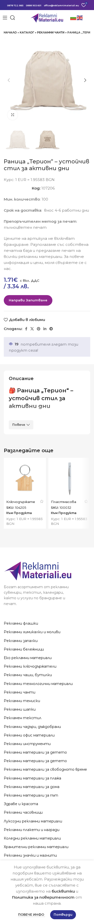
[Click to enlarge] (13, 115)
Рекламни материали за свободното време (45, 769)
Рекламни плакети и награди (31, 829)
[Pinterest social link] (38, 329)
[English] (80, 17)
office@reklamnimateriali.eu (61, 5)
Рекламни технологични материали (38, 683)
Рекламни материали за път (31, 795)
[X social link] (32, 329)
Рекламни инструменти (27, 744)
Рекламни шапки (20, 709)
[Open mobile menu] (5, 18)
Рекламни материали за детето (35, 752)
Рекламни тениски (22, 701)
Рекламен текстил (22, 718)
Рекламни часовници (23, 812)
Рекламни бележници (24, 649)
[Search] (12, 18)
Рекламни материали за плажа (32, 778)
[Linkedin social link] (45, 329)
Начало (10, 32)
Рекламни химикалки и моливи (32, 632)
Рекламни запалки (21, 640)
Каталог (27, 32)
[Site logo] (47, 17)
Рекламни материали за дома (31, 786)
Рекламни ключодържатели (30, 666)
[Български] (73, 17)
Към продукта (19, 513)
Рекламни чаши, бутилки (28, 675)
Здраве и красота (21, 804)
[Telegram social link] (51, 329)
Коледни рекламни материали (32, 838)
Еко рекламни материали (28, 658)
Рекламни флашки (21, 623)
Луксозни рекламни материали (33, 821)
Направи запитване (28, 300)
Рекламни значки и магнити (30, 855)
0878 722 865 (15, 5)
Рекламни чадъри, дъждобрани (32, 726)
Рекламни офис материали (29, 735)
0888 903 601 (33, 5)
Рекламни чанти (50, 32)
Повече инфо (31, 914)
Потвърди (63, 914)
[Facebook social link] (26, 329)
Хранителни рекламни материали (36, 847)
